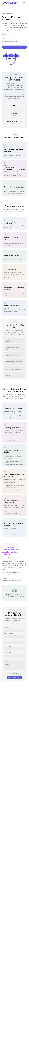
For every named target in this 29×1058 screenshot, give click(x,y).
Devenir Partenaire (13, 47)
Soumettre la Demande (13, 677)
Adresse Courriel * (8, 640)
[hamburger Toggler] (24, 2)
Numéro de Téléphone (9, 646)
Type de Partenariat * (9, 652)
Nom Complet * (7, 627)
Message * (6, 659)
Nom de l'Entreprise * (9, 633)
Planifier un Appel (14, 673)
